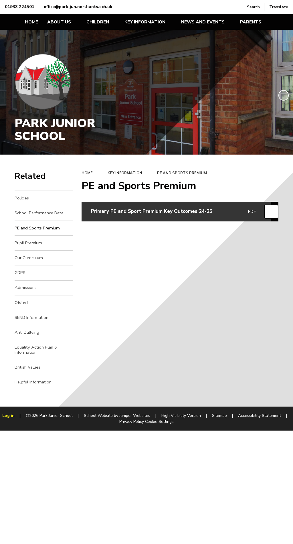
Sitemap (219, 415)
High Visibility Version (181, 415)
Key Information (125, 173)
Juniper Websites (134, 415)
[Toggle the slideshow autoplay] (283, 95)
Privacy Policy (131, 421)
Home (87, 173)
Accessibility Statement (259, 415)
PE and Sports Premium (182, 173)
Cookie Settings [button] (159, 421)
